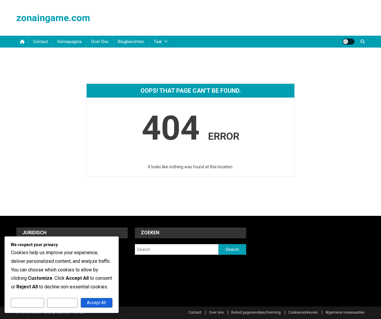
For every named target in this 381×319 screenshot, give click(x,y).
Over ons (99, 41)
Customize (27, 302)
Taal (158, 41)
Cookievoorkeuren (303, 312)
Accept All (96, 302)
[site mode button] (349, 42)
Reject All (62, 302)
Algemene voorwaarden (345, 312)
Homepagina (69, 41)
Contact (40, 41)
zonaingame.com (53, 17)
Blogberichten (131, 41)
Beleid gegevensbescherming (256, 312)
